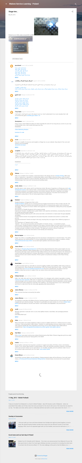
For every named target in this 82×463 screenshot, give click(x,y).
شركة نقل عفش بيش (20, 72)
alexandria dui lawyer (20, 145)
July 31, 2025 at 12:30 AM (30, 276)
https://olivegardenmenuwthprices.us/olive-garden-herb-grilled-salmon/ (42, 327)
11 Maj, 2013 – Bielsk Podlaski (19, 398)
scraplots (17, 150)
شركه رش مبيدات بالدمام (21, 100)
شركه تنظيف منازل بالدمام (22, 103)
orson (16, 139)
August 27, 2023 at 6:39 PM (28, 111)
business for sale (19, 132)
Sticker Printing (60, 175)
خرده (16, 164)
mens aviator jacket (45, 349)
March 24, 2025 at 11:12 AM (27, 200)
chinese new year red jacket (22, 279)
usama (17, 342)
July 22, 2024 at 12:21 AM (24, 139)
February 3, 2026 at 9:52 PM (28, 333)
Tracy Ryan (18, 111)
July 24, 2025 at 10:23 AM (27, 263)
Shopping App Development (29, 249)
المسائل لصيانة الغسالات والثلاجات (23, 81)
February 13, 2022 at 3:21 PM (27, 94)
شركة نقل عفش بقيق (20, 69)
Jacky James (18, 186)
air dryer (19, 335)
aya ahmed (18, 65)
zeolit (16, 309)
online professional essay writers (23, 240)
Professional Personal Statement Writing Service (32, 359)
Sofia (16, 320)
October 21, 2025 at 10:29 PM (30, 298)
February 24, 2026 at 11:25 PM (26, 342)
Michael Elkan (44, 458)
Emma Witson (19, 355)
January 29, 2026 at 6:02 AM (25, 309)
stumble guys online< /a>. (33, 115)
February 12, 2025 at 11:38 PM (26, 173)
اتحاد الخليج (18, 95)
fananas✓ (17, 200)
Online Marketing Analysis (21, 129)
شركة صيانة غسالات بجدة (61, 89)
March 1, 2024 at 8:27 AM (28, 121)
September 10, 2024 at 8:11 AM (28, 150)
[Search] (76, 4)
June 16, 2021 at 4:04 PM (27, 65)
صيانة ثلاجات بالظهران (20, 87)
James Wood (18, 246)
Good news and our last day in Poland (21, 435)
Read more (69, 411)
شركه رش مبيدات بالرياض (21, 101)
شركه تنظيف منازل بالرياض (22, 104)
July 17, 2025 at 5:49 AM (28, 246)
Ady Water (18, 333)
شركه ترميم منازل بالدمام (21, 106)
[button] (72, 12)
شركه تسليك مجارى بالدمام (22, 98)
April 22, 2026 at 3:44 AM (28, 355)
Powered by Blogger (42, 455)
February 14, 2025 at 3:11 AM (29, 186)
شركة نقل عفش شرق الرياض (22, 75)
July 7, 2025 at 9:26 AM (29, 235)
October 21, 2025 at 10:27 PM (30, 290)
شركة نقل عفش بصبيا (20, 68)
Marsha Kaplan (19, 235)
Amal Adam (18, 263)
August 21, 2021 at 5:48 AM (39, 80)
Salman (17, 173)
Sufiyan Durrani (19, 276)
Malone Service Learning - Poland (24, 4)
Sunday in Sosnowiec (16, 416)
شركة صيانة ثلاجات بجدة (21, 89)
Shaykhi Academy (19, 203)
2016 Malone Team (17, 59)
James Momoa (19, 290)
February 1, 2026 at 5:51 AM (24, 320)
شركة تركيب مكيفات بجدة (34, 89)
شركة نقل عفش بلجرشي (21, 70)
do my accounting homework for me (34, 268)
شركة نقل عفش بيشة (20, 73)
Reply (16, 77)
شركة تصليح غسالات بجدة (47, 89)
